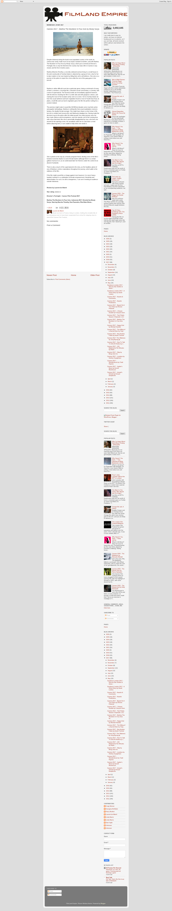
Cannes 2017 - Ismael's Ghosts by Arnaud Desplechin (114, 374)
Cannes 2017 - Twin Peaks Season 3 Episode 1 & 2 (115, 316)
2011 (107, 403)
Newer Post (52, 275)
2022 (108, 249)
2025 (108, 241)
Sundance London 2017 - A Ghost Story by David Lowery (115, 292)
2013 (108, 398)
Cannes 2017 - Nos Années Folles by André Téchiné (116, 334)
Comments (110, 618)
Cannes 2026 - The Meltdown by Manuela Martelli (118, 555)
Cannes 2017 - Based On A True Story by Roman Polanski (115, 306)
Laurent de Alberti (111, 814)
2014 (108, 395)
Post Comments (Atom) (62, 279)
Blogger (103, 903)
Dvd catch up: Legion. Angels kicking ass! (116, 178)
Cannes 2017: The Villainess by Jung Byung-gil (116, 338)
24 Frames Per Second (113, 868)
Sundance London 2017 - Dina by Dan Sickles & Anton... (115, 286)
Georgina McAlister (112, 809)
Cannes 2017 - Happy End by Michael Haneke (115, 326)
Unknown (109, 825)
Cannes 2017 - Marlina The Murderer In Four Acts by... (116, 321)
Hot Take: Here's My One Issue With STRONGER (115, 880)
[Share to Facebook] (66, 208)
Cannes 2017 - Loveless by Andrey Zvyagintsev (116, 357)
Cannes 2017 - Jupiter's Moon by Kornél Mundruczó (114, 368)
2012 (108, 400)
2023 (108, 246)
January (110, 386)
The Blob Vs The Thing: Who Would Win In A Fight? (118, 161)
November (111, 267)
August (110, 275)
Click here (107, 608)
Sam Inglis (109, 822)
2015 (108, 392)
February (111, 384)
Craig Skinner (110, 806)
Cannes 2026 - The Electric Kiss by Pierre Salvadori (118, 570)
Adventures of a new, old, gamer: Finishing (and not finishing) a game (113, 871)
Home (73, 275)
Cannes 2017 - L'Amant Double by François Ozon (116, 311)
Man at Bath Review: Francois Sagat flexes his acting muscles (118, 82)
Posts (108, 615)
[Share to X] (64, 208)
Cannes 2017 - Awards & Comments (115, 297)
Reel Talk (109, 877)
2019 (108, 257)
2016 (108, 390)
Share (106, 426)
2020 (108, 254)
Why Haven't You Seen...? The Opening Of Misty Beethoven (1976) (117, 129)
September (111, 272)
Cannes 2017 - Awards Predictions (114, 301)
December (111, 264)
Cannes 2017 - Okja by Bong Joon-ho (114, 353)
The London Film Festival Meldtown (117, 522)
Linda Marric (110, 817)
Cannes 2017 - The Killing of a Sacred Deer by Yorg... (116, 330)
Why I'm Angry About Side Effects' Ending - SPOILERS (118, 64)
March (110, 381)
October (110, 269)
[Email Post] (56, 207)
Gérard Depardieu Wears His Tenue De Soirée (118, 113)
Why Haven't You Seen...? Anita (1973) (117, 145)
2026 (108, 238)
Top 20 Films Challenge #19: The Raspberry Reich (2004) (118, 212)
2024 (108, 244)
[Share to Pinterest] (68, 208)
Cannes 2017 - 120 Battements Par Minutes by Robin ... (115, 348)
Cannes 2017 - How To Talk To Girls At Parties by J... (116, 343)
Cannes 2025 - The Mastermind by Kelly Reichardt (118, 587)
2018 (108, 259)
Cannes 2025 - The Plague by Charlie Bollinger (118, 195)
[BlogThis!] (62, 208)
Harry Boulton (110, 811)
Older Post (94, 275)
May (109, 283)
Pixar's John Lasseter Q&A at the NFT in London (118, 476)
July (109, 277)
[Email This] (60, 208)
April (109, 379)
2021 (108, 251)
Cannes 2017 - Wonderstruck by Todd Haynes (115, 362)
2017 (108, 262)
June (109, 280)
